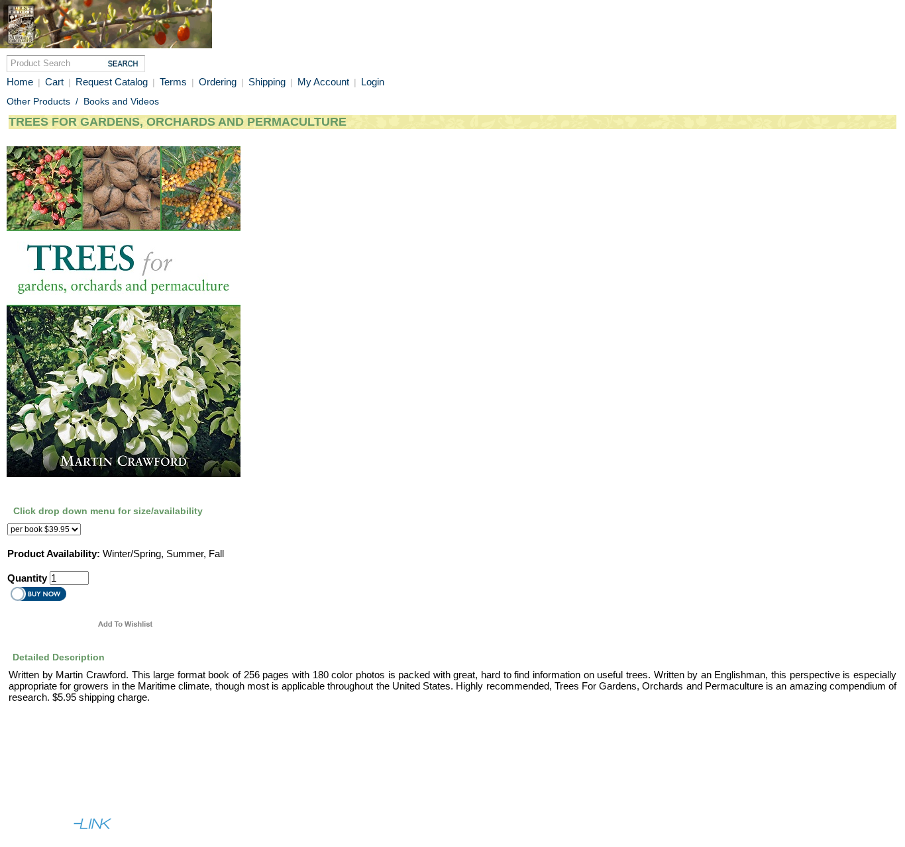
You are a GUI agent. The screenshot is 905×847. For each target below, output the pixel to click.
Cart (54, 81)
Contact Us (112, 774)
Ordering (219, 81)
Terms (173, 81)
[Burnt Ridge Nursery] (106, 45)
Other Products (38, 101)
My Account (323, 81)
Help (68, 774)
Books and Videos (121, 101)
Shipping (268, 81)
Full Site (27, 798)
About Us (29, 774)
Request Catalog (112, 81)
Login (372, 81)
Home (20, 81)
